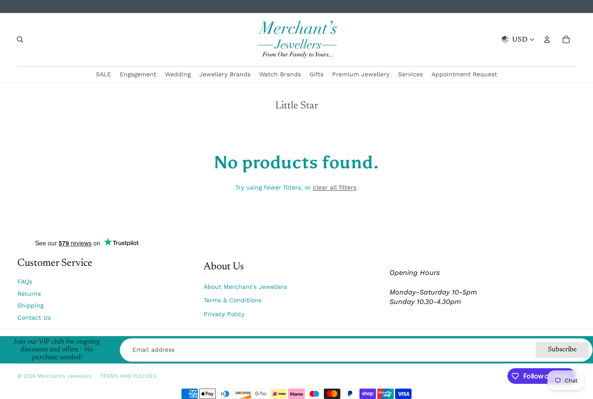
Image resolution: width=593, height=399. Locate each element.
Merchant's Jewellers (64, 376)
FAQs (24, 281)
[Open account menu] (547, 39)
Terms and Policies (128, 376)
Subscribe (562, 349)
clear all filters (334, 187)
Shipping (30, 305)
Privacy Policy (224, 314)
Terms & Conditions (232, 300)
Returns (29, 293)
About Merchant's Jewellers (245, 286)
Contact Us (34, 317)
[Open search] (20, 39)
